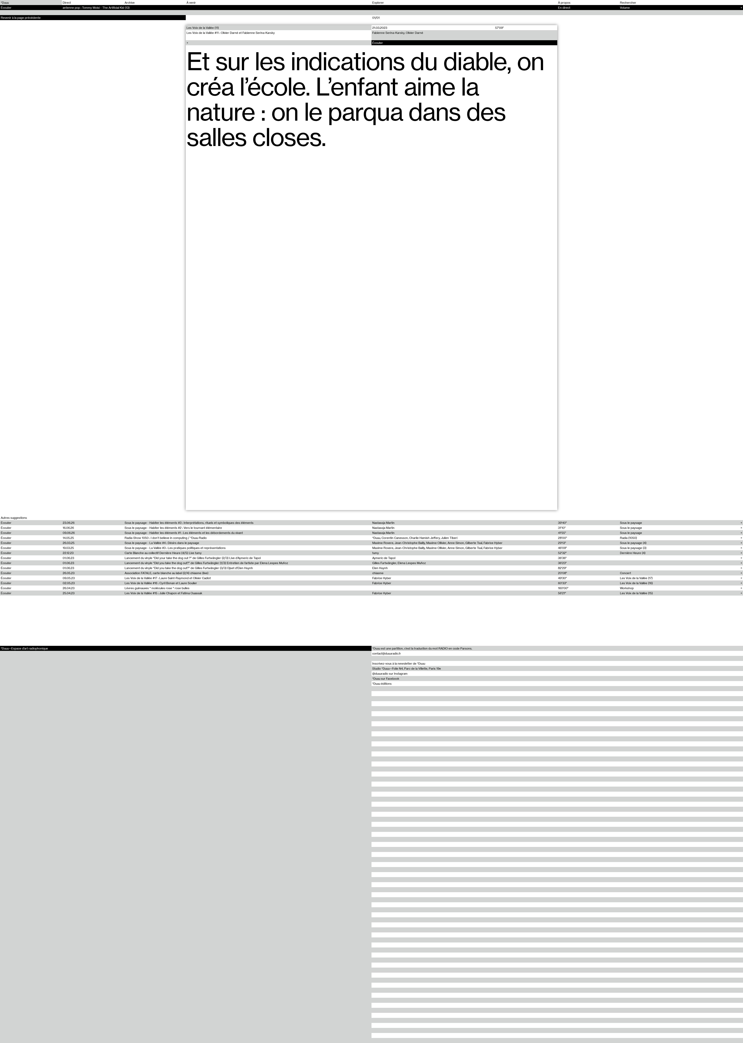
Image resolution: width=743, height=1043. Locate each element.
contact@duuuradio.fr (386, 653)
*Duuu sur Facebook (385, 678)
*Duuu (5, 2)
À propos (564, 2)
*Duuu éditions (382, 683)
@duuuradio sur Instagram (389, 673)
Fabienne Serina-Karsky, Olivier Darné (397, 32)
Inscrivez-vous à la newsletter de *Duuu (398, 663)
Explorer (378, 2)
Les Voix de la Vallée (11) (203, 27)
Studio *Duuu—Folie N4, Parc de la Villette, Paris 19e (406, 668)
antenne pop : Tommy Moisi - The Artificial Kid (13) (96, 7)
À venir (191, 2)
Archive (130, 2)
